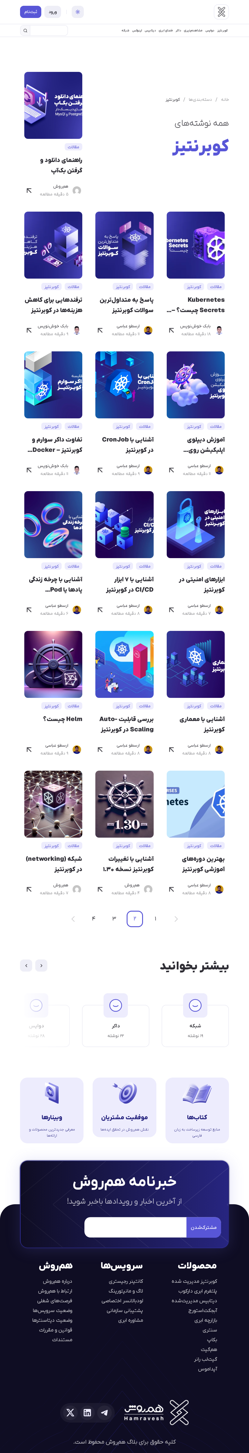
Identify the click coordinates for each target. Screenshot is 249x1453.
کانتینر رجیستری (126, 1281)
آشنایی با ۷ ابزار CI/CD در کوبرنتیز (129, 584)
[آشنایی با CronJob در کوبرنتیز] (100, 470)
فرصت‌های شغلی (54, 1300)
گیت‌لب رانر (205, 1359)
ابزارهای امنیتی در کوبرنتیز (202, 584)
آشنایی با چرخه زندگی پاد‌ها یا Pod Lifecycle (55, 585)
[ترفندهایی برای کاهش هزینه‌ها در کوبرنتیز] (29, 330)
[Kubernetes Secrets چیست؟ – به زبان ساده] (171, 330)
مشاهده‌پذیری (193, 30)
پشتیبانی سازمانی (125, 1310)
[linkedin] (87, 1413)
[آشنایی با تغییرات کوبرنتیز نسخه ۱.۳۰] (100, 889)
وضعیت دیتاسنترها (52, 1320)
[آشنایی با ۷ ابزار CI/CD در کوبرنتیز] (100, 610)
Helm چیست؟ (62, 719)
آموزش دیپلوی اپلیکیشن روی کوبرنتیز (206, 445)
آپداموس (207, 1368)
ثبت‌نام (30, 11)
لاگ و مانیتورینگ (125, 1290)
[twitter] (70, 1413)
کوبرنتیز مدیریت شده (194, 1281)
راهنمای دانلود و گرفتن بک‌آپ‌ (61, 165)
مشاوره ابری (130, 1320)
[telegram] (104, 1413)
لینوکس (137, 30)
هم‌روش (60, 186)
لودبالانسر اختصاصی (122, 1300)
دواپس (210, 30)
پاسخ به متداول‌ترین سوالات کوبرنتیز (126, 305)
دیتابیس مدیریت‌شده (194, 1300)
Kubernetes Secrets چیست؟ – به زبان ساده (198, 305)
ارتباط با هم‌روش (55, 1290)
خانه (225, 99)
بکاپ (212, 1339)
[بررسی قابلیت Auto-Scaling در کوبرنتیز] (100, 750)
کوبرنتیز (222, 30)
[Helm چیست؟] (29, 750)
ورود (53, 11)
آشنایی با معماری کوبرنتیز (202, 724)
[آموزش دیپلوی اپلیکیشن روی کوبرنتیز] (171, 470)
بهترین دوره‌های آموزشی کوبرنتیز (203, 864)
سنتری (210, 1329)
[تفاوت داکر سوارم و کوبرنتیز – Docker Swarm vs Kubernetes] (29, 470)
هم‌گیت (209, 1349)
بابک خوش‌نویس (195, 326)
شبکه (125, 30)
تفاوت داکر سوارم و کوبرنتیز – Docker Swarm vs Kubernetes (57, 445)
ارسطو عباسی (128, 326)
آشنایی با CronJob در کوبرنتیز (127, 444)
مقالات (73, 147)
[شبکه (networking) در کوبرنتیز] (29, 889)
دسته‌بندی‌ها (200, 99)
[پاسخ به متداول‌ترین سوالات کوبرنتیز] (100, 330)
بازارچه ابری (205, 1320)
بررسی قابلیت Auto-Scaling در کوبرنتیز (126, 724)
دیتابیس (150, 30)
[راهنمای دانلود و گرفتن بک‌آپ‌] (29, 190)
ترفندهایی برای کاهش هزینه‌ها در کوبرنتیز (53, 305)
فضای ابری (165, 30)
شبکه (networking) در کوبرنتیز (54, 864)
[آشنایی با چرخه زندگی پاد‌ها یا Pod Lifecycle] (29, 610)
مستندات (62, 1339)
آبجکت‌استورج (202, 1310)
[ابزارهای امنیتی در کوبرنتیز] (171, 610)
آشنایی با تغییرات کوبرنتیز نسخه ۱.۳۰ (128, 864)
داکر (178, 30)
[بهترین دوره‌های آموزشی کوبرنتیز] (171, 889)
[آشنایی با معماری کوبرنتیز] (171, 750)
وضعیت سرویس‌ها (52, 1310)
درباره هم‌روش (57, 1281)
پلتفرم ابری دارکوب (197, 1290)
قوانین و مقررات (55, 1329)
